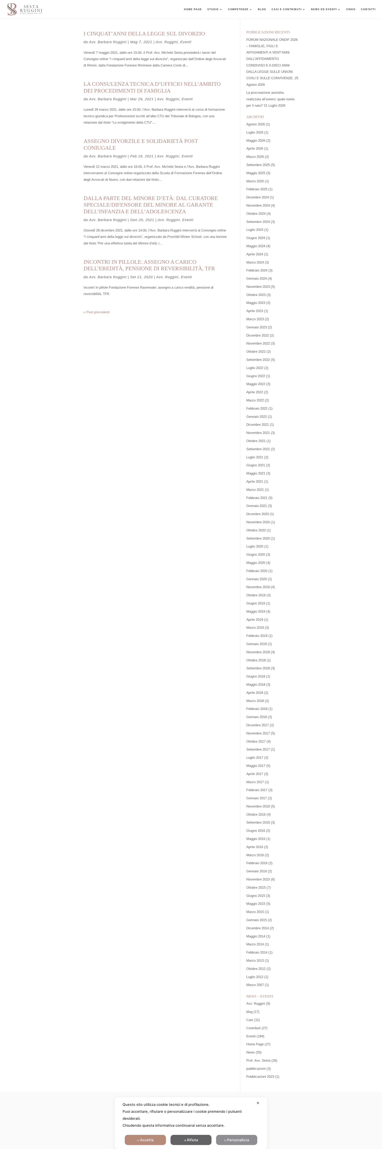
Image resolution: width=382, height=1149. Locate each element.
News (250, 1052)
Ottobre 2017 (256, 741)
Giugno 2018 (255, 676)
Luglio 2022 (254, 368)
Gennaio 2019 (256, 644)
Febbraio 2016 (256, 863)
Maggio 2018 (255, 684)
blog (249, 1012)
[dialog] (191, 1123)
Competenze (238, 9)
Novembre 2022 (258, 343)
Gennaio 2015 (256, 920)
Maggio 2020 (255, 563)
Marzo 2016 (255, 855)
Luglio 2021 (254, 457)
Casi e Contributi (287, 9)
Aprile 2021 (254, 481)
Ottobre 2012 (256, 969)
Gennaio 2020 (256, 579)
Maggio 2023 (255, 303)
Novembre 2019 (258, 587)
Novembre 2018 (258, 652)
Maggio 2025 (255, 173)
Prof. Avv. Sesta (258, 1060)
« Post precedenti (97, 312)
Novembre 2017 (258, 733)
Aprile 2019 (254, 620)
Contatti (368, 9)
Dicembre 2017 (257, 725)
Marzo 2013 (255, 961)
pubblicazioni (256, 1069)
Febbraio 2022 (256, 408)
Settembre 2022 (258, 360)
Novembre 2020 (258, 522)
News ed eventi (324, 9)
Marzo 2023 (255, 319)
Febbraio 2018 (256, 709)
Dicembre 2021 (257, 425)
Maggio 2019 (255, 611)
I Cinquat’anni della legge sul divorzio (144, 33)
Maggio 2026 (255, 141)
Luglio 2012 (254, 977)
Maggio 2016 (255, 839)
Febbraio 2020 (256, 571)
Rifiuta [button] (192, 1140)
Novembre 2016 (258, 806)
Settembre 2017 (258, 749)
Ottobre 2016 (256, 814)
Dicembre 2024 (257, 197)
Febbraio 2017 (256, 790)
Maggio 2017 (255, 766)
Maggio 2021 (255, 473)
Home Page (193, 9)
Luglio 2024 (254, 230)
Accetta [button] (147, 1140)
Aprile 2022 (254, 392)
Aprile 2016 (254, 847)
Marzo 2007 (255, 985)
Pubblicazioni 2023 (260, 1077)
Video (351, 9)
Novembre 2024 (258, 205)
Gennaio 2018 (256, 717)
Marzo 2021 (255, 490)
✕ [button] (257, 1103)
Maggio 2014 (255, 936)
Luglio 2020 (254, 546)
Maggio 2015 (255, 904)
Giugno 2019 (255, 603)
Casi (249, 1020)
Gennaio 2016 (256, 871)
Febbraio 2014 (256, 952)
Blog (262, 9)
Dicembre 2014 (257, 928)
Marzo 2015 (255, 912)
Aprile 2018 (254, 693)
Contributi (253, 1028)
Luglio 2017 (254, 757)
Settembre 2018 (258, 668)
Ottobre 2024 (256, 214)
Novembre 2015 (258, 879)
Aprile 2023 (254, 311)
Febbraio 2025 (256, 189)
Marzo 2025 (255, 181)
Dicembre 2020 (257, 514)
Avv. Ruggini (167, 42)
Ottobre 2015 (256, 887)
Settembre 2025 (258, 165)
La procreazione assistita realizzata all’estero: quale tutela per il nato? (270, 99)
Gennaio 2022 (256, 417)
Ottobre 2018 (256, 660)
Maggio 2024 (255, 246)
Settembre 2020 (258, 538)
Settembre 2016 (258, 822)
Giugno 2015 (255, 896)
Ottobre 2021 (256, 441)
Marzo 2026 (255, 157)
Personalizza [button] (238, 1140)
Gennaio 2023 (256, 327)
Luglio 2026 (254, 132)
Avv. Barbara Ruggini (108, 42)
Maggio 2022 (255, 384)
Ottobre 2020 (256, 530)
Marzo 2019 (255, 628)
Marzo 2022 (255, 400)
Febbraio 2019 (256, 636)
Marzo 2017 (255, 782)
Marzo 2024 (255, 262)
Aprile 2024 (254, 254)
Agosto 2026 (255, 124)
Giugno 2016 (255, 831)
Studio (213, 9)
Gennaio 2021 (256, 506)
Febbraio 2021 (256, 498)
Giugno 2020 (255, 554)
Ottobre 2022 (256, 351)
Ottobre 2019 (256, 595)
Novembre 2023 (258, 287)
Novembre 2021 (258, 433)
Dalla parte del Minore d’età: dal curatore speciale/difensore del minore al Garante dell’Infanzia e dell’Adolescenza (151, 205)
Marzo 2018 (255, 701)
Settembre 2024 (258, 222)
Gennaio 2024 (256, 278)
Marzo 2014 (255, 944)
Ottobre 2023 (256, 295)
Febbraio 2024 (256, 270)
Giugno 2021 (255, 465)
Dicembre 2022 (257, 335)
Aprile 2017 (254, 774)
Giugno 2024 (255, 238)
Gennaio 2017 (256, 798)
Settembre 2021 (258, 449)
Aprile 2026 (254, 148)
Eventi (185, 42)
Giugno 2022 (255, 376)
